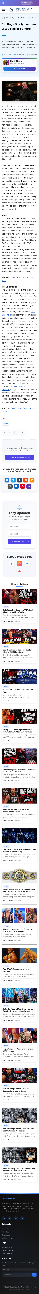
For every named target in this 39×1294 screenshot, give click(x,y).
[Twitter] (27, 563)
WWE (6, 423)
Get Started (26, 3)
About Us (5, 1229)
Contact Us (6, 1235)
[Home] (3, 18)
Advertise (5, 1232)
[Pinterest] (19, 571)
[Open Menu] (3, 10)
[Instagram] (19, 563)
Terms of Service (8, 1250)
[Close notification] (35, 3)
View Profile (20, 69)
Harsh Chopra (16, 61)
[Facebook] (11, 563)
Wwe (8, 18)
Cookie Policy (7, 1253)
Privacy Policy (7, 1247)
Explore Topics (7, 1238)
